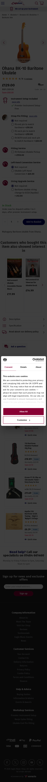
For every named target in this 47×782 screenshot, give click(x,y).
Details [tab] (23, 367)
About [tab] (38, 367)
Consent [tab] (8, 367)
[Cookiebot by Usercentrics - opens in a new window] (33, 360)
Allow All (23, 411)
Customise (22, 420)
